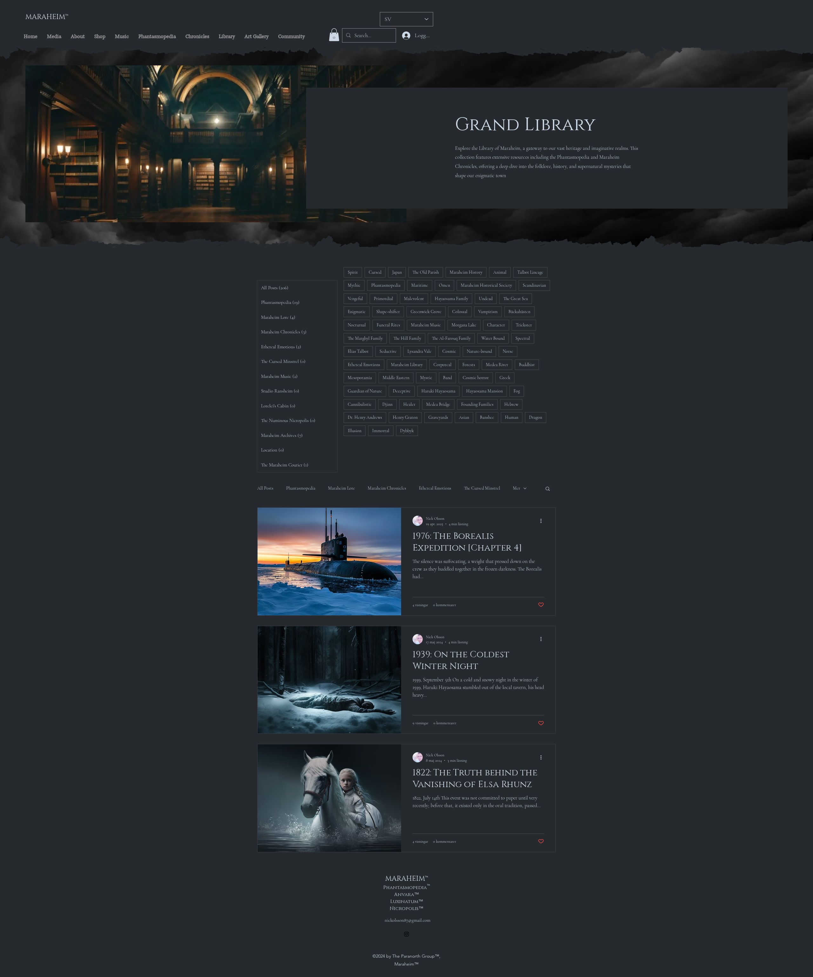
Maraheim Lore (341, 488)
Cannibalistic (360, 404)
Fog (517, 391)
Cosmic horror (476, 377)
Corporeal (442, 364)
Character (496, 325)
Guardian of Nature (365, 391)
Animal (500, 272)
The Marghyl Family (365, 338)
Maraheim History (466, 272)
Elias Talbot (358, 351)
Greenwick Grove (426, 311)
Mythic (354, 285)
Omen (444, 285)
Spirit (353, 272)
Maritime (419, 285)
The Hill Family (407, 338)
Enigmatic (357, 311)
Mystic (426, 377)
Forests (468, 364)
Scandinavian (534, 285)
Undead (486, 298)
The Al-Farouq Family (451, 338)
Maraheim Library (407, 364)
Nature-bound (479, 351)
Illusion (354, 430)
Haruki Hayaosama (438, 391)
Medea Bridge (438, 404)
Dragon (535, 417)
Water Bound (493, 338)
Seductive (388, 351)
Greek (505, 377)
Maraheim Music (426, 325)
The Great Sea (515, 298)
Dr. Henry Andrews (365, 417)
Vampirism (488, 311)
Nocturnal (357, 325)
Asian (464, 417)
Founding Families (477, 404)
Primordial (383, 298)
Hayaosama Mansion (484, 391)
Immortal (380, 430)
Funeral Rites (388, 325)
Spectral (522, 338)
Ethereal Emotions (364, 364)
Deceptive (402, 391)
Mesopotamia (360, 377)
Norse (508, 351)
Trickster (524, 325)
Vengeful (355, 298)
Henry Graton (405, 417)
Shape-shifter (388, 311)
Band (447, 377)
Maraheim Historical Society (486, 285)
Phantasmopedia (385, 285)
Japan (397, 272)
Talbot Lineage (530, 272)
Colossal (459, 311)
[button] (334, 34)
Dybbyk (407, 430)
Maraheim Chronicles (387, 488)
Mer (516, 488)
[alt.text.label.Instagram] (406, 934)
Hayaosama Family (451, 298)
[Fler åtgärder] (543, 521)
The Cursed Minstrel (482, 488)
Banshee (487, 417)
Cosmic (449, 351)
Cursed (375, 272)
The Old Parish (426, 272)
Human (511, 417)
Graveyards (438, 417)
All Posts (265, 488)
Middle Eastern (396, 377)
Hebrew (511, 404)
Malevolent (414, 298)
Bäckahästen (519, 311)
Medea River (497, 364)
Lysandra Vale (419, 351)
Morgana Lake (464, 325)
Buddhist (527, 364)
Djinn (387, 404)
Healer (409, 404)
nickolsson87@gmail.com (407, 920)
